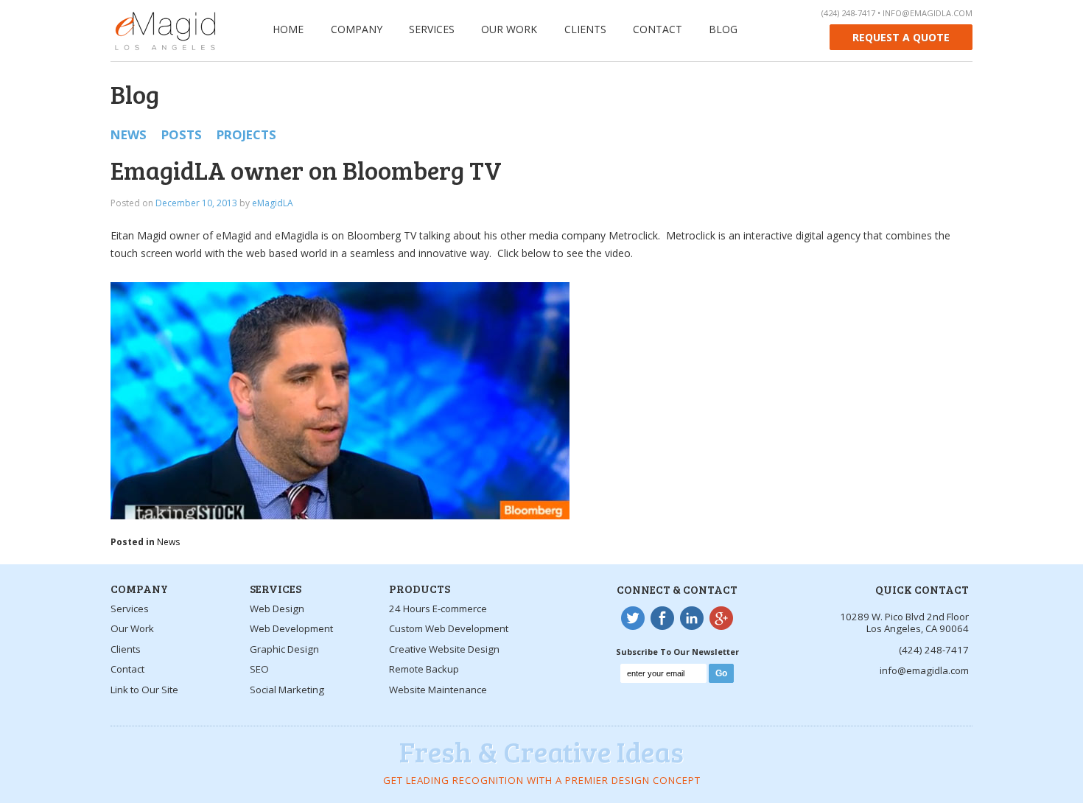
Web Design (277, 608)
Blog (723, 29)
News (129, 134)
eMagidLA (272, 203)
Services (432, 29)
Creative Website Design (444, 649)
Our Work (509, 29)
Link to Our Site (144, 689)
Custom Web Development (448, 628)
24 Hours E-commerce (438, 608)
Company (356, 29)
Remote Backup (424, 669)
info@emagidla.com (927, 12)
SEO (259, 669)
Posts (181, 134)
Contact (657, 29)
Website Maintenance (438, 689)
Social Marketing (287, 689)
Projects (246, 134)
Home (288, 29)
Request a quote (901, 37)
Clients (585, 29)
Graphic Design (284, 649)
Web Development (291, 628)
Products (419, 588)
